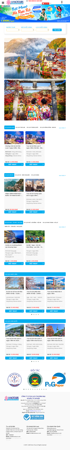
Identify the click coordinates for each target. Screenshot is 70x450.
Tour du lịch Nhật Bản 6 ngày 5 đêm (54, 292)
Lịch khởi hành (41, 27)
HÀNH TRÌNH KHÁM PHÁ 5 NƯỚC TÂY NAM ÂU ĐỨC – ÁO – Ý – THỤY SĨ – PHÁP (13, 194)
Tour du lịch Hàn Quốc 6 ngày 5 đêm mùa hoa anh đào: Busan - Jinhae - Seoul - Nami (35, 339)
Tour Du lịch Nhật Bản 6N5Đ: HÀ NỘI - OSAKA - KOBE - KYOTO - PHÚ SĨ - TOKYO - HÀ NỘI (34, 292)
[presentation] (9, 127)
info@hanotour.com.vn (35, 411)
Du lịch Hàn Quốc (57, 435)
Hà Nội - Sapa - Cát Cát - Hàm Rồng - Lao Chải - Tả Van (34, 246)
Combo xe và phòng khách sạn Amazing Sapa (13, 246)
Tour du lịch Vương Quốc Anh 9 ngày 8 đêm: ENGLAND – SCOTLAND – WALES (34, 194)
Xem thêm (62, 128)
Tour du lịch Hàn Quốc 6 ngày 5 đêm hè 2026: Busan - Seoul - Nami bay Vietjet (14, 339)
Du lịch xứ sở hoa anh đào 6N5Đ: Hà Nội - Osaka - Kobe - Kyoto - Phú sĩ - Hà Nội (14, 292)
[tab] (9, 127)
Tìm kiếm (57, 30)
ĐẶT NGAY (12, 164)
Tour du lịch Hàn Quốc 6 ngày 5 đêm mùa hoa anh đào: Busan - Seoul (55, 339)
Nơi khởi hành (26, 27)
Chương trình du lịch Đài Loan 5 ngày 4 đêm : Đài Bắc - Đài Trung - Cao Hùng (13, 147)
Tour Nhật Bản (15, 438)
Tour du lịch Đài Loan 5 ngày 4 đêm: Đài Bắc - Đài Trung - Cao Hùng (34, 147)
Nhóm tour (10, 27)
